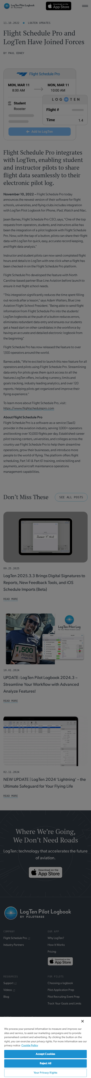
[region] (45, 1047)
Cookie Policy (29, 1045)
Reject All (45, 1063)
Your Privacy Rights (45, 1072)
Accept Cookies (45, 1054)
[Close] (82, 1021)
